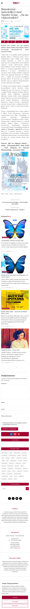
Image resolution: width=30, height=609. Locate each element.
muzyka (6, 193)
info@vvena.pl (17, 547)
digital (18, 455)
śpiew (11, 193)
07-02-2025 (12, 362)
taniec (11, 476)
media (24, 463)
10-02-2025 (12, 326)
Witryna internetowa (6, 416)
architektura (5, 452)
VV (11, 21)
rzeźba (3, 473)
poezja (9, 471)
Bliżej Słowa (17, 452)
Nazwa (3, 402)
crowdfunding (12, 455)
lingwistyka (4, 463)
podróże (4, 471)
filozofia (7, 457)
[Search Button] (27, 488)
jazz (7, 460)
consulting (4, 455)
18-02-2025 (12, 287)
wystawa (10, 478)
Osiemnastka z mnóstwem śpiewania (12, 240)
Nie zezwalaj (15, 605)
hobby (3, 460)
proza (14, 471)
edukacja (24, 455)
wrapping (4, 478)
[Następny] (16, 368)
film (3, 457)
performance (18, 468)
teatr (16, 476)
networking (10, 465)
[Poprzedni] (14, 368)
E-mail (3, 409)
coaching (24, 452)
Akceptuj (15, 597)
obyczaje (17, 465)
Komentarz (4, 383)
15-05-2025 (12, 251)
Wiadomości (5, 237)
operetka (4, 468)
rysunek (26, 471)
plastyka (25, 468)
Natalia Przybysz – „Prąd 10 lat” (10, 350)
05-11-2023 (18, 21)
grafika (24, 457)
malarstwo (18, 463)
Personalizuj (15, 601)
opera (22, 465)
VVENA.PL (21, 476)
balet (11, 452)
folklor (13, 457)
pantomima (10, 468)
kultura (25, 460)
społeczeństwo (18, 193)
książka (20, 460)
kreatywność (13, 460)
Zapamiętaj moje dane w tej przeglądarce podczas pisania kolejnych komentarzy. (15, 423)
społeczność (5, 476)
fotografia (19, 457)
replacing (19, 471)
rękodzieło (9, 473)
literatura (11, 463)
